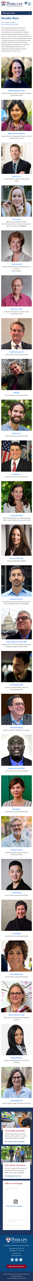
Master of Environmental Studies (10, 24)
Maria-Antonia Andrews (16, 133)
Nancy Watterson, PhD (16, 1015)
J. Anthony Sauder (16, 850)
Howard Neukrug (16, 727)
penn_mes (21, 1225)
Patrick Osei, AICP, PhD (16, 768)
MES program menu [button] (8, 13)
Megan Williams (16, 1058)
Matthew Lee (16, 433)
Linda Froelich (16, 264)
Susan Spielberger (16, 974)
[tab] (16, 13)
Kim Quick (16, 809)
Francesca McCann (16, 558)
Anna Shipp (16, 933)
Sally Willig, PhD (16, 1100)
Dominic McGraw (16, 599)
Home (2, 22)
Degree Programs (10, 22)
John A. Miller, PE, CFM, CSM (16, 642)
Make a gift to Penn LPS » (16, 1266)
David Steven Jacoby (16, 352)
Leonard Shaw (16, 893)
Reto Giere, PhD (16, 309)
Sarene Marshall (16, 515)
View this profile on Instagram (14, 1206)
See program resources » (13, 1176)
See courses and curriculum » (15, 1141)
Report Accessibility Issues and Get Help (16, 1278)
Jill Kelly (17, 393)
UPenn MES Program (11, 1225)
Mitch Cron (16, 176)
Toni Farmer (16, 219)
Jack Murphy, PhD (16, 685)
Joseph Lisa (16, 474)
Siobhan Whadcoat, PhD (16, 91)
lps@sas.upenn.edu (16, 1255)
